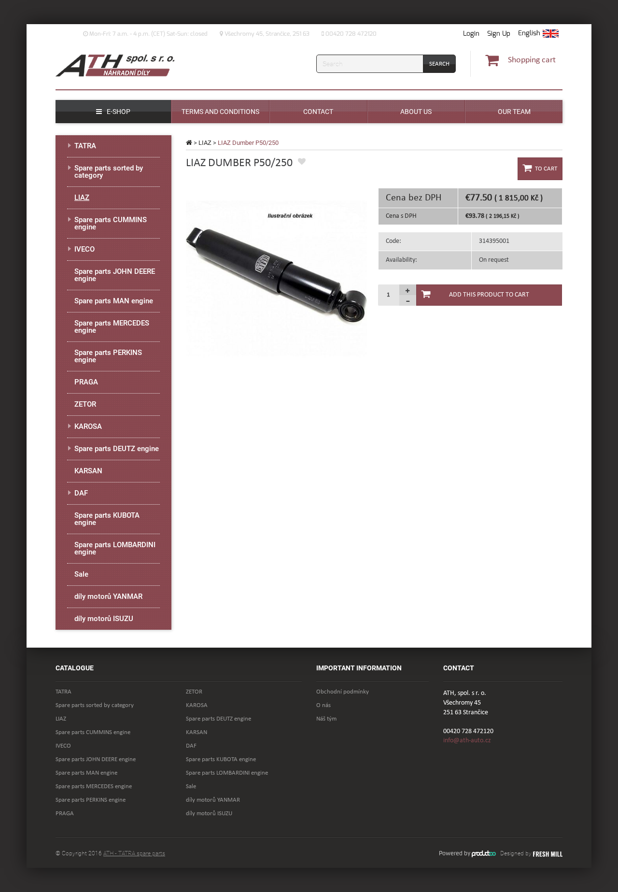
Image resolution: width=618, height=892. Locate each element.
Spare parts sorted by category (108, 172)
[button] (538, 34)
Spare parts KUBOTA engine (107, 519)
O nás (323, 705)
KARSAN (88, 471)
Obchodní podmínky (342, 692)
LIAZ (204, 142)
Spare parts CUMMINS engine (110, 223)
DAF (81, 493)
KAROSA (88, 426)
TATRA (85, 146)
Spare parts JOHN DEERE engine (114, 275)
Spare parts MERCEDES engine (111, 327)
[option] (276, 278)
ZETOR (85, 404)
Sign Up (498, 33)
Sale (81, 574)
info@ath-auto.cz (467, 740)
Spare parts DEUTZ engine (116, 448)
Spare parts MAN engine (113, 301)
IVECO (84, 249)
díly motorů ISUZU (103, 618)
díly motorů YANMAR (108, 596)
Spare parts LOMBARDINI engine (114, 548)
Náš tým (326, 719)
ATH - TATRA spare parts (134, 853)
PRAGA (86, 382)
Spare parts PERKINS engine (108, 356)
